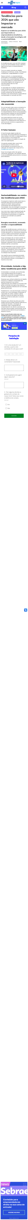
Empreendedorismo (7, 12)
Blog (14, 7)
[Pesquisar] (25, 7)
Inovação (17, 12)
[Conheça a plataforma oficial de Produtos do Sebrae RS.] (14, 3)
